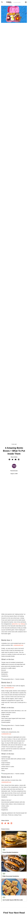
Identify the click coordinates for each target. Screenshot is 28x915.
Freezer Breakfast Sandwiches (10, 852)
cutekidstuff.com (18, 645)
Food (4, 849)
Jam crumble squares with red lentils (13, 900)
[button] (9, 459)
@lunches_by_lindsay (18, 624)
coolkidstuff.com (6, 734)
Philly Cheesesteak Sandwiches (11, 876)
